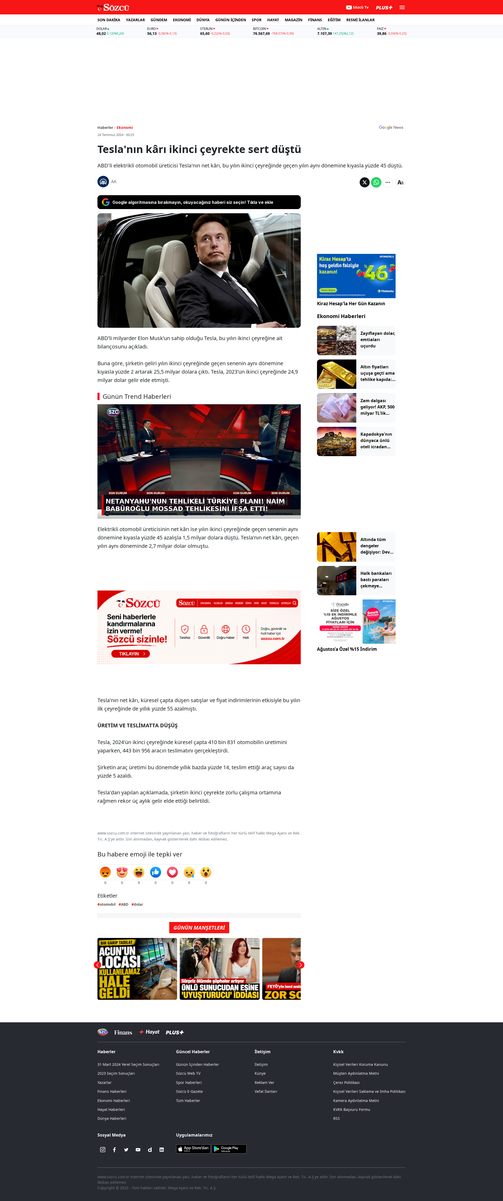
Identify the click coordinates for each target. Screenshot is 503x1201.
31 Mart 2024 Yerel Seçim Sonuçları (128, 1064)
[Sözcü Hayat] (149, 1032)
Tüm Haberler (188, 1100)
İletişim (261, 1064)
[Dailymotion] (150, 1149)
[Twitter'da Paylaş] (364, 182)
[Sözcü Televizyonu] (102, 1032)
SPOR (256, 19)
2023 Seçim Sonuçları (116, 1073)
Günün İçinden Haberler (197, 1064)
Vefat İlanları (266, 1091)
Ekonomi (125, 127)
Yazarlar (104, 1082)
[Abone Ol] (391, 127)
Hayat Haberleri (111, 1109)
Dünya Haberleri (111, 1118)
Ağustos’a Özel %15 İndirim (347, 649)
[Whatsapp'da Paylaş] (376, 182)
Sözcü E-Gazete (189, 1091)
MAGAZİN (293, 19)
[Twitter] (126, 1149)
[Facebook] (114, 1149)
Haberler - (106, 127)
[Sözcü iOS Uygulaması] (193, 1148)
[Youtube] (138, 1149)
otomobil (108, 904)
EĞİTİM (334, 19)
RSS (336, 1118)
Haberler (106, 1052)
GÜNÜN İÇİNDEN (230, 19)
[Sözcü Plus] (175, 1032)
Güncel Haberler (193, 1052)
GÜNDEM (159, 19)
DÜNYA (203, 19)
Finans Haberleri (112, 1091)
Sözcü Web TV (188, 1073)
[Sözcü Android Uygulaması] (229, 1148)
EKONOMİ (182, 19)
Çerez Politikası (346, 1082)
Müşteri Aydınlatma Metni (356, 1073)
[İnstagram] (102, 1149)
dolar (138, 904)
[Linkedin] (161, 1149)
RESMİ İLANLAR (360, 19)
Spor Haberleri (189, 1082)
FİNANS (315, 19)
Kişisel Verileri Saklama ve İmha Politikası (369, 1091)
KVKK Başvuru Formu (351, 1109)
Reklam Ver (264, 1082)
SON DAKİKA (108, 19)
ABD (124, 904)
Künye (260, 1073)
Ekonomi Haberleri (341, 316)
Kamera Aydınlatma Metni (356, 1100)
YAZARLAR (135, 19)
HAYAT (273, 19)
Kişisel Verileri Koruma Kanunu (360, 1064)
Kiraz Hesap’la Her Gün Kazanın (351, 304)
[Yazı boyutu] (400, 182)
